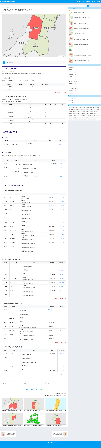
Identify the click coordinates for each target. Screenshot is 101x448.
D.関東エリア (72, 74)
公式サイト (61, 144)
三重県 (77, 107)
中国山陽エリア (89, 107)
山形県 (56, 395)
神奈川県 (93, 115)
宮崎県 (78, 111)
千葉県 (87, 109)
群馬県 (83, 117)
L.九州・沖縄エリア (73, 93)
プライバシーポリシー (81, 1)
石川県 (89, 115)
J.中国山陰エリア (73, 88)
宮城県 (74, 111)
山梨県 (91, 111)
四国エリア (92, 109)
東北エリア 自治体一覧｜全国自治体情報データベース (11, 381)
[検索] (88, 6)
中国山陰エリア (82, 107)
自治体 (64, 395)
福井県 (98, 115)
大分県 (70, 111)
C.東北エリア (63, 393)
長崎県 (96, 117)
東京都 (91, 113)
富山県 (83, 111)
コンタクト (98, 1)
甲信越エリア (84, 115)
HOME (51, 442)
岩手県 (70, 113)
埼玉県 (97, 109)
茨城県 (91, 117)
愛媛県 (78, 113)
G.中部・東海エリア (73, 81)
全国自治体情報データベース (8, 1)
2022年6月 (72, 100)
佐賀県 (77, 109)
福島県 (74, 117)
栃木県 (70, 115)
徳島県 (74, 113)
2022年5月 (72, 102)
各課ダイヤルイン (51, 205)
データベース (51, 395)
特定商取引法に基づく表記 (90, 1)
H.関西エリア (72, 83)
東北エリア (60, 395)
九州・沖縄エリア (72, 109)
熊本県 (78, 115)
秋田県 (78, 117)
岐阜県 (95, 111)
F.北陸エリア (72, 78)
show (11, 62)
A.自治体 (71, 67)
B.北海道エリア (73, 69)
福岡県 (70, 117)
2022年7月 (71, 98)
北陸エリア (83, 109)
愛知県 (83, 113)
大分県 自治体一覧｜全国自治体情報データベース (52, 381)
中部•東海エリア (96, 107)
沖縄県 (74, 115)
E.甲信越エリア (72, 76)
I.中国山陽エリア (73, 86)
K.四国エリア (72, 90)
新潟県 (87, 113)
